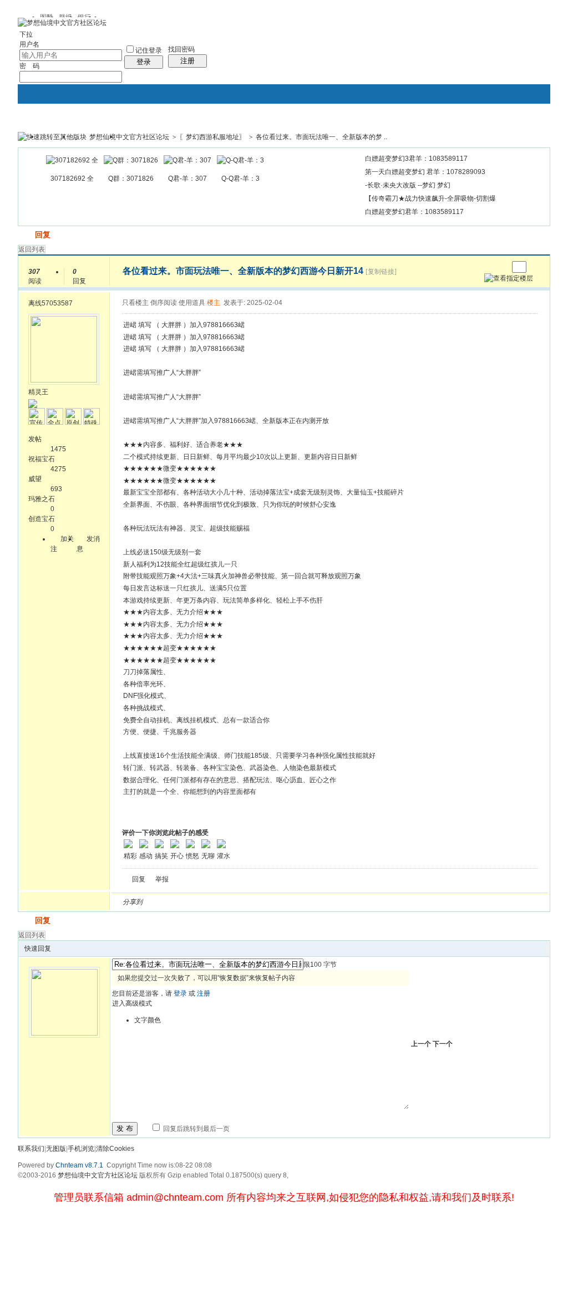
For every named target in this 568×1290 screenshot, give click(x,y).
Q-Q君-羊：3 (240, 178)
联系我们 (31, 1149)
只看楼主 (135, 303)
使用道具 (192, 303)
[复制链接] (381, 272)
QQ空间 (201, 902)
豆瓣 (241, 902)
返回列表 (31, 249)
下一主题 (499, 267)
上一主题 (488, 267)
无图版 (56, 1149)
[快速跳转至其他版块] (52, 137)
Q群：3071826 (131, 178)
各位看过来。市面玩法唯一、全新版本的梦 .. (321, 137)
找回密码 (181, 49)
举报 (162, 879)
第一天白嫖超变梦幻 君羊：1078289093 (425, 172)
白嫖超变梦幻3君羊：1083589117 (416, 158)
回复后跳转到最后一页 (195, 1129)
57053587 (57, 303)
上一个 (421, 1044)
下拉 (26, 34)
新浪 (174, 902)
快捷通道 (521, 132)
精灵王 (38, 392)
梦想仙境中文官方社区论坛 (129, 137)
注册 (187, 61)
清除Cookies (115, 1149)
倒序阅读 (163, 303)
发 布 (124, 1128)
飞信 (307, 902)
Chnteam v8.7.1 (79, 1165)
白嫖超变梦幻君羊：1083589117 (414, 212)
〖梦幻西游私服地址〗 (212, 137)
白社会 (294, 902)
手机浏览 (81, 1149)
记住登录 (148, 50)
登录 (143, 62)
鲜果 (281, 902)
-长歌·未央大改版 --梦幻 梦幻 (407, 185)
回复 (42, 234)
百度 (267, 902)
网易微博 (254, 902)
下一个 (443, 1044)
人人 (228, 902)
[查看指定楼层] (508, 278)
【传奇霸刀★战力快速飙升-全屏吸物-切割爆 (430, 198)
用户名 (29, 44)
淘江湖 (161, 902)
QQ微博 (188, 902)
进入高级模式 (132, 1003)
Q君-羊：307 (187, 178)
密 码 (29, 66)
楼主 (213, 303)
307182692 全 (72, 178)
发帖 (25, 234)
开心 (214, 902)
